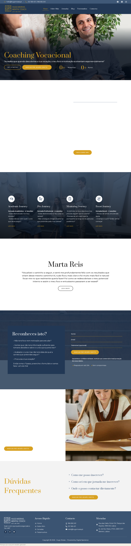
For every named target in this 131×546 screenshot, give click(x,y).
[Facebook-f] (5, 531)
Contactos (93, 9)
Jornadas (65, 9)
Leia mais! (65, 288)
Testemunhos (82, 9)
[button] (97, 475)
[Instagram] (126, 2)
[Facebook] (118, 2)
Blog (73, 9)
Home (45, 9)
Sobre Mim (55, 9)
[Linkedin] (122, 2)
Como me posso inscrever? (87, 475)
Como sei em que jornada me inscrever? (95, 482)
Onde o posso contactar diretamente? (93, 488)
